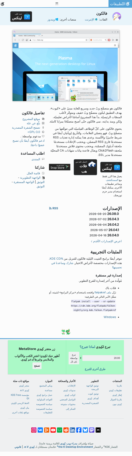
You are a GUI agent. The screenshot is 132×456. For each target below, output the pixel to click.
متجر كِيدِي (24, 385)
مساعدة (48, 390)
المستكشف (112, 180)
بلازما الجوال (116, 399)
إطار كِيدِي (117, 395)
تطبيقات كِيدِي (115, 390)
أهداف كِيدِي (93, 398)
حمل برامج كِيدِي (44, 395)
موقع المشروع (31, 119)
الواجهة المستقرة (24, 182)
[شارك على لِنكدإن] (72, 428)
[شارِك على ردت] (66, 428)
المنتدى (36, 159)
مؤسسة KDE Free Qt (20, 397)
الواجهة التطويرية (30, 177)
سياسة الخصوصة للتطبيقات (44, 410)
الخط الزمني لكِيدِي (20, 403)
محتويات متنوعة (68, 404)
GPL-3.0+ (33, 132)
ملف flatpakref (102, 292)
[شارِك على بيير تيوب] (46, 428)
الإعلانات (71, 385)
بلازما (119, 385)
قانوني (17, 446)
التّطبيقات (119, 5)
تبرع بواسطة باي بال (74, 358)
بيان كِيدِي (24, 407)
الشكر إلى (70, 408)
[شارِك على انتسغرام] (33, 428)
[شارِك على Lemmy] (59, 428)
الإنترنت (89, 19)
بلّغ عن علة (33, 123)
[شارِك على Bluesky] (85, 428)
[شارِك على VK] (40, 428)
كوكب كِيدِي (70, 395)
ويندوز (51, 19)
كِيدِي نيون (117, 404)
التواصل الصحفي (67, 399)
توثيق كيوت (93, 393)
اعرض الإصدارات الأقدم (107, 241)
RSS (55, 208)
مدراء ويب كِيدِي (68, 443)
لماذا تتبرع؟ (87, 347)
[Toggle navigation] (57, 4)
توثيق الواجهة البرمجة (92, 387)
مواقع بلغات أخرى (20, 412)
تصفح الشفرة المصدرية (26, 127)
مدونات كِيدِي (69, 390)
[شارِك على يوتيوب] (53, 428)
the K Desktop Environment (75, 446)
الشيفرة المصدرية (90, 403)
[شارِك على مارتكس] (98, 428)
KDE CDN (56, 258)
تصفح (37, 365)
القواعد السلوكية (44, 399)
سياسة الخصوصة (44, 404)
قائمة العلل (33, 173)
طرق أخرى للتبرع (95, 369)
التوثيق (41, 182)
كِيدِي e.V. (24, 390)
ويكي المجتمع (46, 385)
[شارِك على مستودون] (91, 428)
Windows (110, 317)
